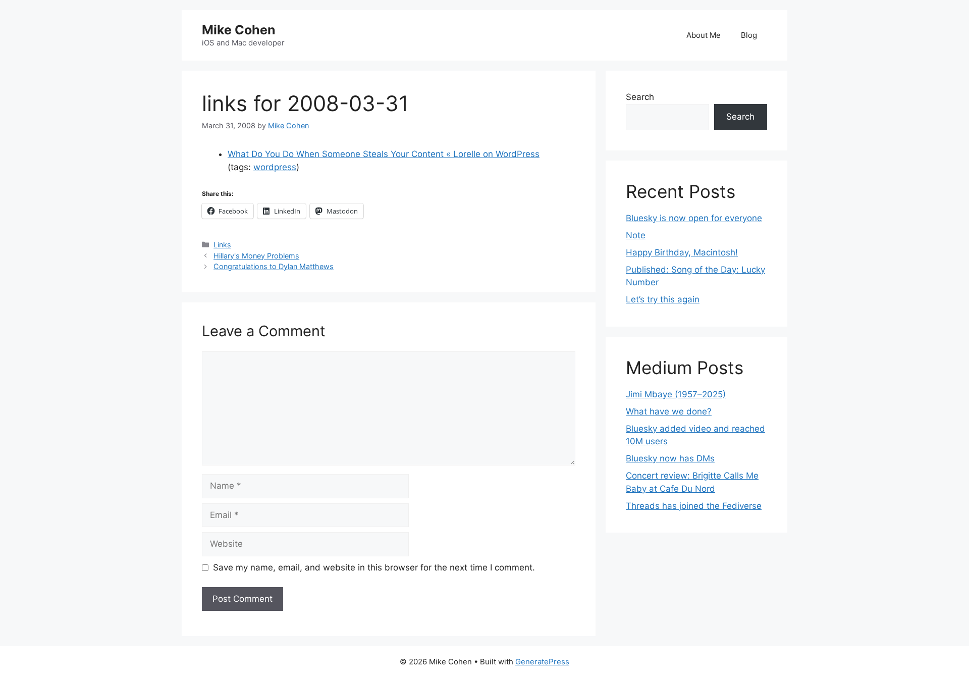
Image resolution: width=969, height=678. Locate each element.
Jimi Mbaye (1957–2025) (676, 394)
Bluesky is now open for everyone (694, 218)
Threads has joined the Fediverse (694, 506)
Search (640, 97)
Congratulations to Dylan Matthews (273, 266)
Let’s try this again (662, 299)
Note (635, 235)
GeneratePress (542, 661)
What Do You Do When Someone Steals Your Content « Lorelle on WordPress (384, 154)
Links (222, 244)
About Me (703, 35)
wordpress (274, 167)
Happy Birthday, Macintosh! (682, 252)
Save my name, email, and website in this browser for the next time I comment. (374, 567)
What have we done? (669, 411)
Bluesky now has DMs (670, 458)
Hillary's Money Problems (256, 255)
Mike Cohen (239, 29)
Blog (749, 35)
